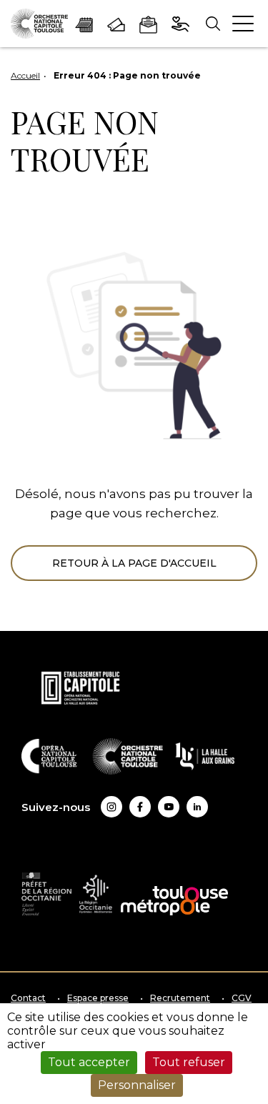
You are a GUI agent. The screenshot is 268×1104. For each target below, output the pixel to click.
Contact (28, 998)
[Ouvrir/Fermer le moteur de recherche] (213, 24)
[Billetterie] (116, 23)
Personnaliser (137, 1085)
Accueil (25, 75)
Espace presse (98, 998)
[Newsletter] (148, 23)
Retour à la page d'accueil (134, 563)
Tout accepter (89, 1062)
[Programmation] (84, 23)
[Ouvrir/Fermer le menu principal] (243, 23)
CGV (242, 998)
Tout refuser (188, 1062)
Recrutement (180, 998)
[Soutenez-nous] (180, 23)
